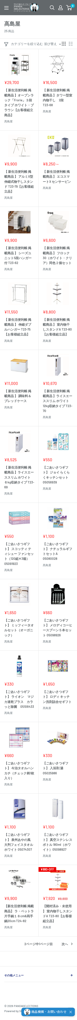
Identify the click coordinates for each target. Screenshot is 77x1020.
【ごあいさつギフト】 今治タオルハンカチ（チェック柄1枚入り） (19, 770)
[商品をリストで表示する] (71, 44)
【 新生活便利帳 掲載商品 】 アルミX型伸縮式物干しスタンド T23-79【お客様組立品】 (19, 181)
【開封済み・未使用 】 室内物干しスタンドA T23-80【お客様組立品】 (57, 913)
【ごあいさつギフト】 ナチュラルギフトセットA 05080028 (57, 551)
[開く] (52, 7)
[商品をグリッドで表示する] (64, 44)
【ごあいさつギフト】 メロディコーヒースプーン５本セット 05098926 (57, 627)
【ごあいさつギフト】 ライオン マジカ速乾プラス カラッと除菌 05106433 (19, 699)
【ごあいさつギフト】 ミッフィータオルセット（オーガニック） (19, 627)
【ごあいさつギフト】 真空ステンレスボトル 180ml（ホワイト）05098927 (57, 842)
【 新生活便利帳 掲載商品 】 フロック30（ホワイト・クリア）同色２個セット (57, 255)
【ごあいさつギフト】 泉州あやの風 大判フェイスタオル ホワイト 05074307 (18, 842)
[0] (69, 7)
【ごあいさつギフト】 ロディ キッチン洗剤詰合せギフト (57, 697)
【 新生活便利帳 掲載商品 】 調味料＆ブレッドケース (17, 396)
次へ (65, 944)
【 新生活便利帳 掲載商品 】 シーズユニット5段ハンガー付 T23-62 (18, 255)
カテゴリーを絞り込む (27, 44)
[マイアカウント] (60, 7)
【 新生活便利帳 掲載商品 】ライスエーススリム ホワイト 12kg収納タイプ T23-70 (57, 401)
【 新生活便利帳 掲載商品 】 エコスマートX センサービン (57, 176)
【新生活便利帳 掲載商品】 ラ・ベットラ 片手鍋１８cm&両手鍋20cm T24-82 (19, 913)
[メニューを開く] (6, 8)
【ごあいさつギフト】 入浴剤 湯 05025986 (55, 768)
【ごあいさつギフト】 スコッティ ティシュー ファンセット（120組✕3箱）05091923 (19, 554)
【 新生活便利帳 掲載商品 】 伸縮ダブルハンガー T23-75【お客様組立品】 (17, 327)
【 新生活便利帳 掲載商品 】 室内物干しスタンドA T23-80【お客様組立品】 (57, 327)
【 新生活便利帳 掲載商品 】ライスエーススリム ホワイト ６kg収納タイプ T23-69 (19, 477)
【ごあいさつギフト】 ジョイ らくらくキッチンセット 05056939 (56, 474)
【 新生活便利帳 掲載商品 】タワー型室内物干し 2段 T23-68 (57, 97)
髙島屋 (8, 121)
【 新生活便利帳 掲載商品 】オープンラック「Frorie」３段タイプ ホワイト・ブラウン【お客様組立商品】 (19, 102)
